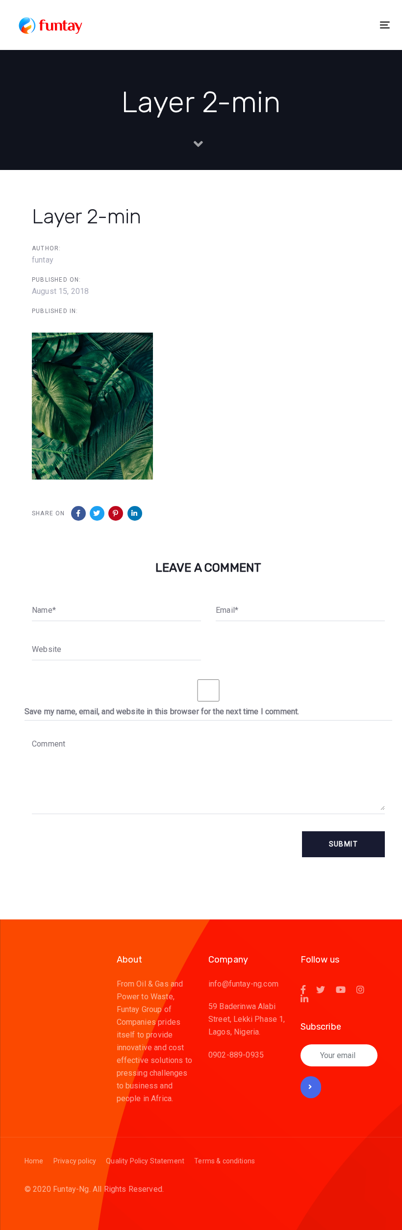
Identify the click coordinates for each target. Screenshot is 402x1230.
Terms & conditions (224, 1161)
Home (34, 1161)
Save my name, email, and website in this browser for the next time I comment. (162, 711)
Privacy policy (74, 1161)
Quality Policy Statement (145, 1161)
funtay (42, 260)
